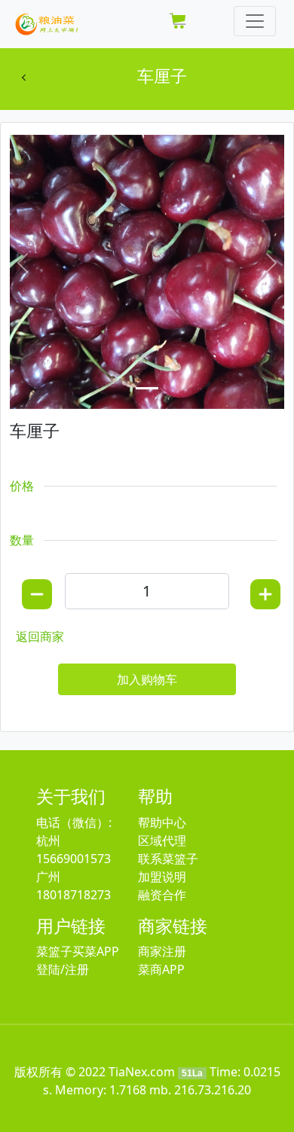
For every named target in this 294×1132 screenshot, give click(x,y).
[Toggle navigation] (255, 21)
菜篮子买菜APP (77, 951)
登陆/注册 (62, 969)
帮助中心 (162, 822)
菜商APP (161, 969)
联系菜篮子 (168, 858)
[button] (22, 263)
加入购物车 (147, 679)
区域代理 (162, 840)
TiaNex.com (142, 1071)
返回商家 (40, 636)
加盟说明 (162, 876)
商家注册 (162, 951)
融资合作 (162, 894)
